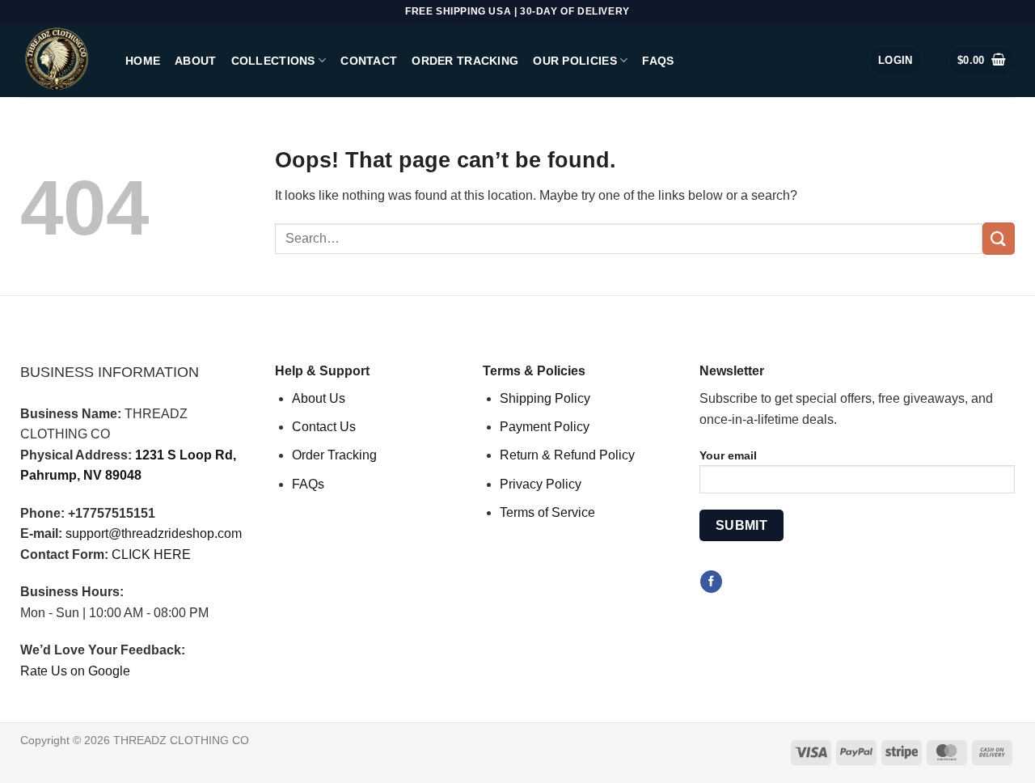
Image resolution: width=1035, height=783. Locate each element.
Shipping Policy (545, 398)
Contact (368, 60)
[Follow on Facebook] (711, 581)
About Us (318, 398)
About (195, 60)
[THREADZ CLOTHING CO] (60, 60)
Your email (728, 455)
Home (142, 60)
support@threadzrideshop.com (153, 533)
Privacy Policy (540, 484)
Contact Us (324, 427)
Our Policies (574, 60)
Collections (273, 60)
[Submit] (998, 238)
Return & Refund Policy (567, 455)
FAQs (658, 60)
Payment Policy (544, 427)
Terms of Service (547, 512)
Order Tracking (465, 60)
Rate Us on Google (75, 671)
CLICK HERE (151, 554)
